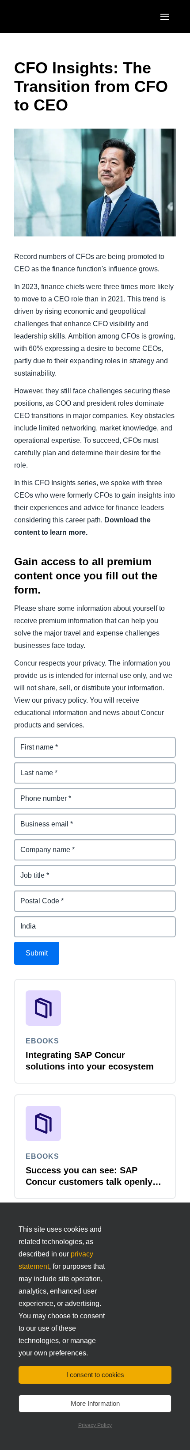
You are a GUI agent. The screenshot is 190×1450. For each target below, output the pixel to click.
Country (28, 921)
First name (31, 742)
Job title (27, 870)
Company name (40, 844)
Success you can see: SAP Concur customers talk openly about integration (89, 1181)
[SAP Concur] (55, 16)
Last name (31, 767)
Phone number (39, 793)
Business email (39, 818)
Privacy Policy (95, 1425)
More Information (95, 1403)
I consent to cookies (95, 1374)
